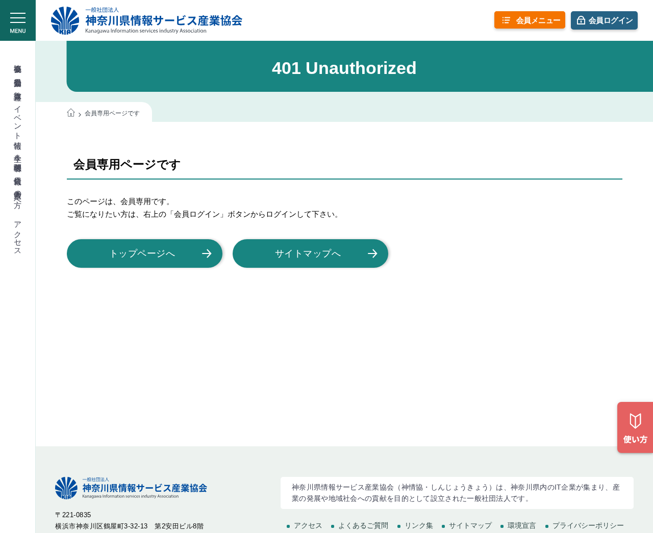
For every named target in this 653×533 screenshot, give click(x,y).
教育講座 (18, 86)
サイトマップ (470, 525)
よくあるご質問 (363, 525)
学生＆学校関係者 (18, 154)
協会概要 (18, 59)
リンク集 (419, 525)
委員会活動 (18, 73)
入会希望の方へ (18, 194)
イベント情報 (18, 118)
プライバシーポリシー (588, 525)
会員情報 (18, 171)
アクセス (18, 234)
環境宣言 (522, 525)
